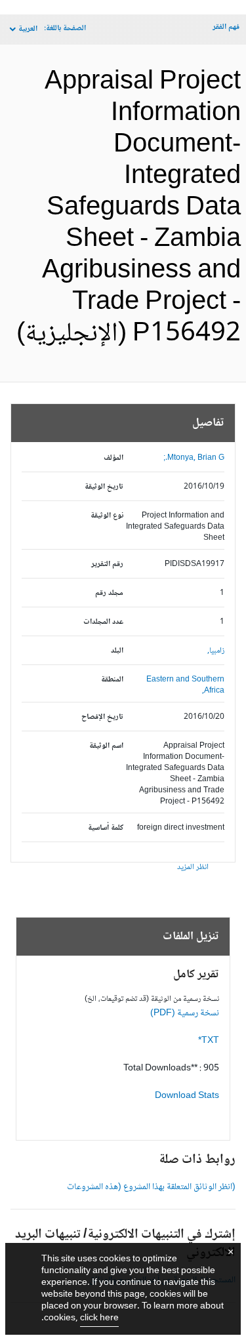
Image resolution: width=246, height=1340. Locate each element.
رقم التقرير (107, 564)
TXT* (208, 1041)
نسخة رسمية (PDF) (184, 1013)
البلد (117, 651)
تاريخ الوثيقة (104, 487)
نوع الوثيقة (107, 515)
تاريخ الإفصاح (102, 717)
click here (99, 1318)
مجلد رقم (109, 593)
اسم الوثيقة (106, 746)
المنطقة (112, 679)
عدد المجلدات (103, 622)
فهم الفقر (226, 27)
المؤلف (113, 458)
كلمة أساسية (105, 828)
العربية (27, 29)
